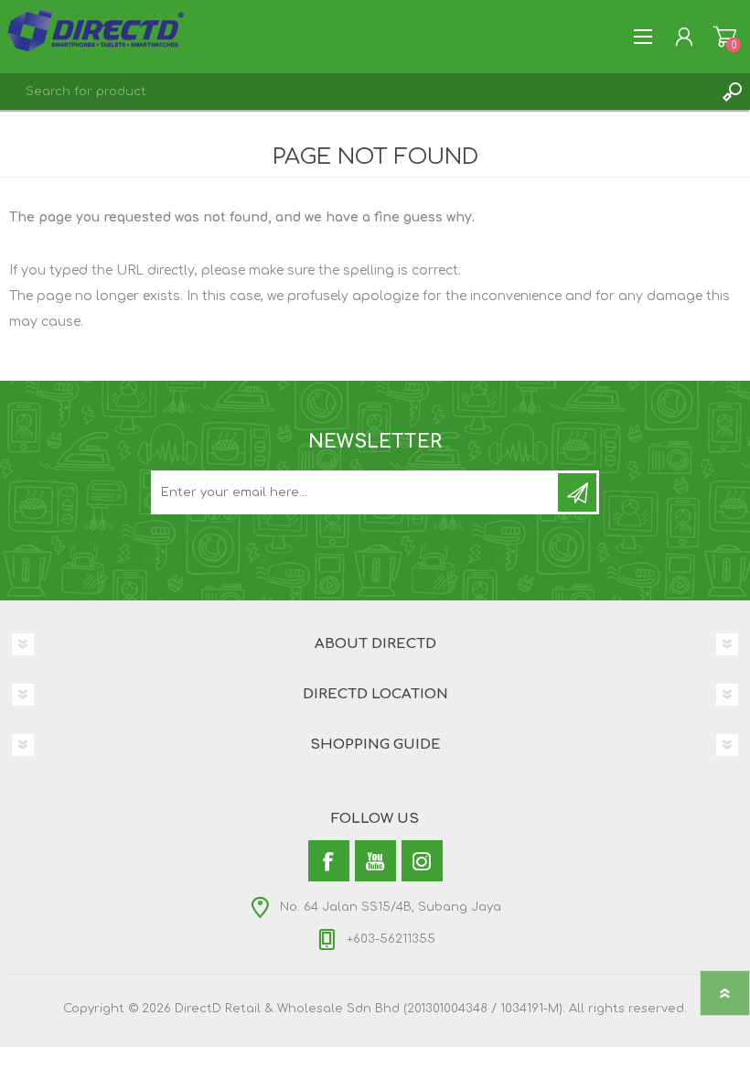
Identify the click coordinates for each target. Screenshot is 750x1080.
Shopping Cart (724, 36)
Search (731, 91)
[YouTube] (375, 860)
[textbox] (356, 91)
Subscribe (577, 492)
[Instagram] (422, 860)
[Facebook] (328, 860)
